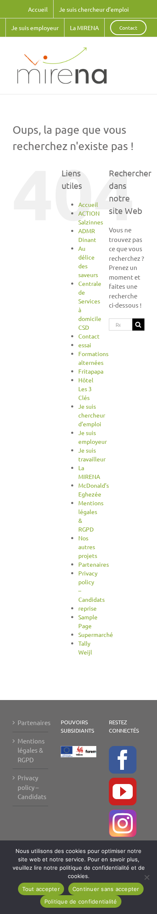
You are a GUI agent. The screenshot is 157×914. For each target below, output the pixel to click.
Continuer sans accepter (105, 889)
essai (84, 345)
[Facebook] (122, 760)
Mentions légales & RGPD (31, 750)
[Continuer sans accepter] (146, 877)
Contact (89, 336)
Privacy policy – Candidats (31, 787)
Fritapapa (90, 371)
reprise (87, 608)
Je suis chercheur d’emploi (91, 415)
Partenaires (93, 564)
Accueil (88, 204)
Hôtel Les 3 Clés (85, 388)
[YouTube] (122, 791)
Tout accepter (41, 889)
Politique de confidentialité (80, 901)
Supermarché (95, 634)
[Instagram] (122, 823)
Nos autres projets (87, 546)
